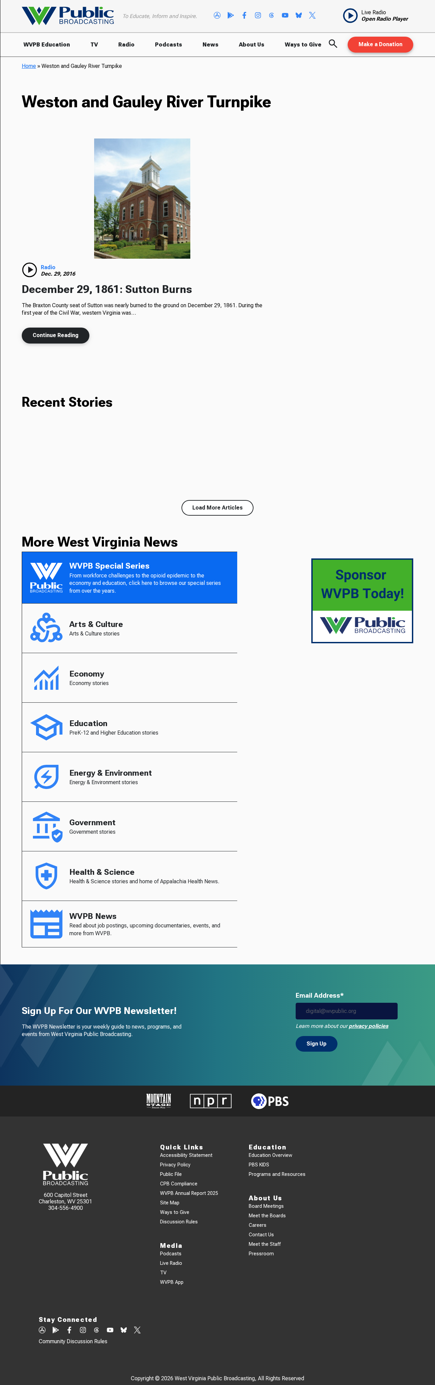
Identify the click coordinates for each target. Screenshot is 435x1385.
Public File (171, 1174)
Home (29, 66)
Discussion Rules (179, 1222)
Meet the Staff (265, 1244)
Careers (257, 1225)
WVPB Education (46, 44)
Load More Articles (217, 507)
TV (94, 44)
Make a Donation (380, 44)
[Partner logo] (158, 1101)
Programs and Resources (277, 1174)
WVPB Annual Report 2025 (189, 1193)
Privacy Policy (175, 1165)
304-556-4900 (65, 1208)
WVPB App (172, 1282)
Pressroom (261, 1254)
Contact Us (261, 1235)
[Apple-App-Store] (217, 15)
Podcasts (168, 44)
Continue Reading (56, 335)
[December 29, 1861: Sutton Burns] (142, 198)
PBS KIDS (259, 1165)
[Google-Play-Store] (230, 15)
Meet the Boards (267, 1216)
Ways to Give (303, 44)
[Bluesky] (298, 15)
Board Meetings (266, 1206)
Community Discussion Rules (73, 1341)
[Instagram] (258, 15)
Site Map (169, 1203)
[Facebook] (244, 15)
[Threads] (271, 15)
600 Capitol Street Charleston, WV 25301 (65, 1198)
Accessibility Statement (186, 1155)
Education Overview (270, 1155)
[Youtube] (285, 15)
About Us (251, 44)
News (211, 44)
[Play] (29, 270)
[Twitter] (312, 15)
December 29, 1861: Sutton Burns (107, 289)
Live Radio (171, 1263)
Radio (126, 44)
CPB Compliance (178, 1184)
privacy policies (368, 1026)
